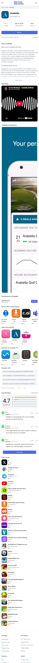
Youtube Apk (5, 651)
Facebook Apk (5, 642)
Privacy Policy (25, 660)
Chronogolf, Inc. (15, 16)
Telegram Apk (5, 648)
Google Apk (4, 639)
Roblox (23, 651)
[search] (36, 3)
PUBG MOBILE (25, 648)
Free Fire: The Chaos (27, 645)
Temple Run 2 (25, 642)
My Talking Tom (25, 639)
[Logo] (19, 3)
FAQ (2, 660)
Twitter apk (4, 645)
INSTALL (19, 32)
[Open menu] (2, 3)
